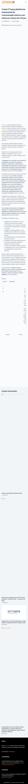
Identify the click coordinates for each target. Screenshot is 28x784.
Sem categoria (16, 21)
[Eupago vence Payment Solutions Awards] (14, 442)
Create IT (5, 125)
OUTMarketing (11, 751)
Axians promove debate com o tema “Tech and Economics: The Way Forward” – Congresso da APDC (13, 599)
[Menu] (25, 2)
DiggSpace (4, 130)
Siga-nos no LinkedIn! (7, 777)
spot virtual (8, 745)
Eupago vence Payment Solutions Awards (12, 493)
